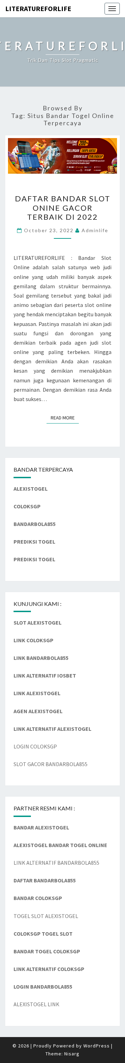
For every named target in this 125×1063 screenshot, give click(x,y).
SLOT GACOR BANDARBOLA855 (51, 764)
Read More (65, 417)
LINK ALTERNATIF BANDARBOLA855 (56, 862)
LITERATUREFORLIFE (38, 8)
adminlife (95, 230)
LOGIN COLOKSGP (35, 746)
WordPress (96, 1046)
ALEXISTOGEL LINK (36, 1004)
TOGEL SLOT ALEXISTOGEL (46, 915)
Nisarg (72, 1054)
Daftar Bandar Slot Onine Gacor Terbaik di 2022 (62, 207)
